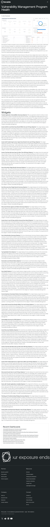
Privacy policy (4, 511)
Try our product (29, 497)
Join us (27, 504)
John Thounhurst (6, 15)
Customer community (30, 481)
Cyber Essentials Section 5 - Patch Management (13, 442)
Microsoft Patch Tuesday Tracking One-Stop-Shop (14, 439)
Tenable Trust (28, 483)
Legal (26, 511)
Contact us (28, 495)
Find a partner (4, 474)
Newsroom (3, 500)
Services (28, 472)
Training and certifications (31, 476)
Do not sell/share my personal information (16, 511)
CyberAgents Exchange (30, 485)
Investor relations (4, 502)
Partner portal (4, 476)
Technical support (29, 474)
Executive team (4, 497)
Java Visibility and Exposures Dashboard (11, 433)
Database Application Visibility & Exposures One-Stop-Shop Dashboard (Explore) (20, 435)
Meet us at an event (30, 502)
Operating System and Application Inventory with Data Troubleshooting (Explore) (20, 436)
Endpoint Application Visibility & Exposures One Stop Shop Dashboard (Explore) (20, 432)
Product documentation (30, 478)
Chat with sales (29, 500)
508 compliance (31, 511)
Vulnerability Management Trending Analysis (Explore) (14, 429)
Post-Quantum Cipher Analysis (9, 438)
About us (3, 495)
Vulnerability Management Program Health (12, 430)
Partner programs (4, 478)
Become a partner (4, 472)
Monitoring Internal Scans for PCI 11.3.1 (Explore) (13, 441)
